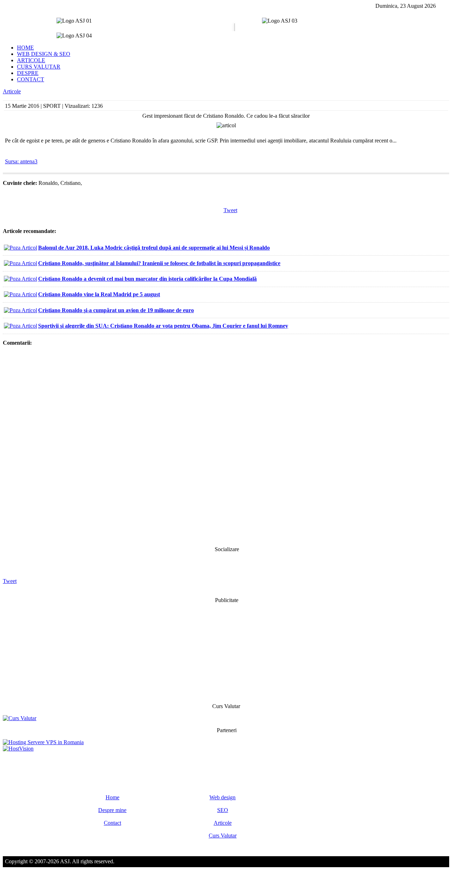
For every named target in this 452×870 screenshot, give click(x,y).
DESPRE (27, 73)
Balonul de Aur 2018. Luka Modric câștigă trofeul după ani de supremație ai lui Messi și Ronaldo (154, 248)
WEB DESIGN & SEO (43, 54)
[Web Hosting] (18, 749)
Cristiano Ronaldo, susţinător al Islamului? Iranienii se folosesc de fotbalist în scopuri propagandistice (159, 263)
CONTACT (30, 79)
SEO (222, 810)
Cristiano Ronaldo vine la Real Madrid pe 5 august (99, 294)
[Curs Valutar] (19, 718)
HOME (25, 48)
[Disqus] (226, 445)
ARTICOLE (31, 60)
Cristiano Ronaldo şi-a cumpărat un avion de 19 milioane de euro (116, 310)
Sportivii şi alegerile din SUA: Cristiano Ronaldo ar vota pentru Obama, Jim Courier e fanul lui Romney (163, 326)
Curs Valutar (223, 836)
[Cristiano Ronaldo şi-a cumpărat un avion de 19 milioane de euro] (20, 310)
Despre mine (112, 810)
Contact (112, 823)
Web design (222, 797)
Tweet (230, 210)
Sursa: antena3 (21, 161)
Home (112, 797)
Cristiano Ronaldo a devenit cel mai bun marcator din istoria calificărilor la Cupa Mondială (147, 279)
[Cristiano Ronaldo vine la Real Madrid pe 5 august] (20, 294)
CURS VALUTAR (38, 67)
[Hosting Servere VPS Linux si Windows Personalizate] (43, 742)
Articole (12, 91)
